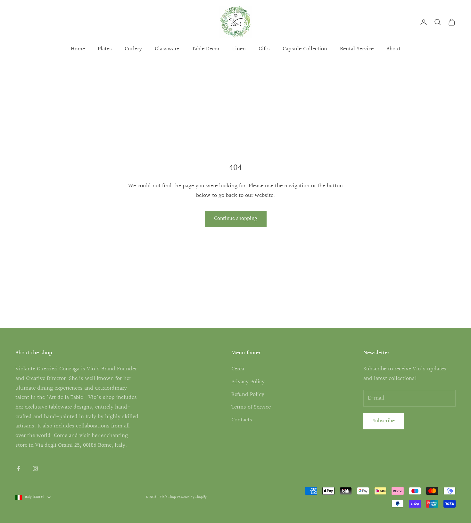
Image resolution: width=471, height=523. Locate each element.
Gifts (264, 49)
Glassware (167, 49)
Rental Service (357, 49)
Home (78, 49)
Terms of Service (251, 407)
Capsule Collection (305, 49)
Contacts (241, 420)
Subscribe (384, 421)
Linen (239, 49)
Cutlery (133, 49)
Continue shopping (235, 218)
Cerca (237, 369)
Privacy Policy (248, 381)
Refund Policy (247, 394)
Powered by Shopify (192, 497)
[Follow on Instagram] (35, 468)
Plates (105, 49)
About (393, 49)
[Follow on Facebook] (18, 468)
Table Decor (205, 49)
